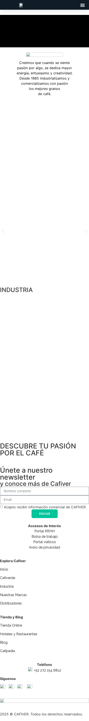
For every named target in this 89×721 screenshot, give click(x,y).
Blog (4, 642)
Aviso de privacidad (44, 547)
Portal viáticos (44, 542)
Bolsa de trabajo (45, 536)
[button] (82, 5)
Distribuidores (11, 603)
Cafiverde (7, 578)
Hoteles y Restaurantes (18, 634)
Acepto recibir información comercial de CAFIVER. (45, 507)
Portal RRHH (44, 531)
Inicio (4, 569)
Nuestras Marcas (13, 595)
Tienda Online (11, 625)
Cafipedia (7, 651)
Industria (7, 586)
